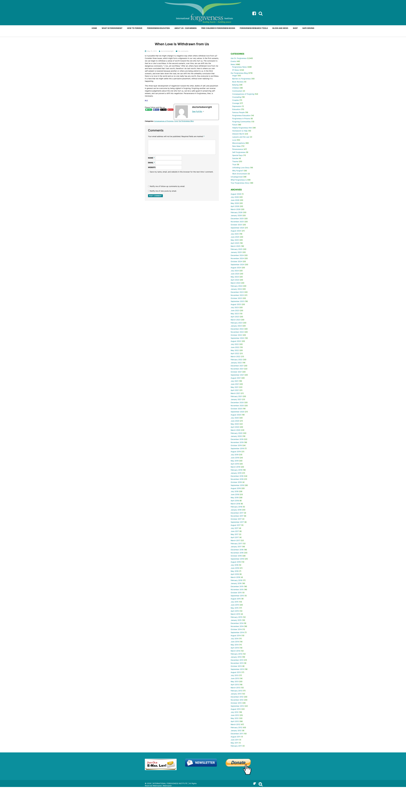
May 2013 (235, 681)
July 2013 (234, 675)
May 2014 (235, 645)
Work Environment (239, 174)
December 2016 (237, 550)
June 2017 (235, 531)
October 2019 (236, 445)
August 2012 (236, 709)
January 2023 (236, 326)
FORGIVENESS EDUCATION (158, 28)
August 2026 (236, 194)
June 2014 (235, 642)
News (233, 64)
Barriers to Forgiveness (241, 79)
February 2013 (236, 691)
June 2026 (235, 200)
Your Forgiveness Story (240, 183)
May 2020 (235, 424)
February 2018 (236, 507)
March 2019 (235, 467)
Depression (236, 106)
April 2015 (235, 611)
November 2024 (237, 258)
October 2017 (236, 519)
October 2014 (236, 629)
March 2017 (235, 540)
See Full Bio (197, 111)
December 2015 (237, 586)
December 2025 (237, 218)
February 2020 (236, 433)
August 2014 (236, 635)
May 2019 (235, 461)
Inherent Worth (238, 134)
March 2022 (235, 356)
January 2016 (236, 583)
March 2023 (235, 320)
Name (151, 158)
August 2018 (236, 488)
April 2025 (235, 243)
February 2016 (236, 580)
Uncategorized (237, 177)
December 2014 (237, 623)
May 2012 (235, 718)
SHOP (295, 28)
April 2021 (235, 390)
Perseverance (237, 149)
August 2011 (235, 737)
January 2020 (236, 436)
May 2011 (234, 743)
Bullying (235, 85)
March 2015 (235, 614)
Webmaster (167, 786)
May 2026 (235, 203)
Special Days (237, 155)
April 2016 (235, 574)
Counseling (236, 97)
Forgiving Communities (241, 122)
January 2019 (236, 473)
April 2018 (235, 501)
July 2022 (235, 344)
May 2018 (235, 497)
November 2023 (237, 295)
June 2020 (235, 421)
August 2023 (236, 304)
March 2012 (235, 724)
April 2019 (235, 464)
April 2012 (235, 721)
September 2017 (237, 522)
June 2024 (235, 274)
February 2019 (236, 470)
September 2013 (237, 669)
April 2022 (235, 353)
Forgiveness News (239, 67)
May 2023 (235, 314)
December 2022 (237, 329)
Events (233, 61)
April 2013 (235, 684)
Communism (237, 91)
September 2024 (237, 264)
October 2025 (236, 225)
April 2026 (235, 206)
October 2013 (236, 666)
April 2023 (235, 317)
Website (152, 167)
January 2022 (236, 363)
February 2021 (236, 396)
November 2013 (237, 663)
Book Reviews (237, 82)
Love (176, 121)
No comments (183, 51)
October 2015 (236, 593)
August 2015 (236, 599)
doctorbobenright (167, 51)
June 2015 (235, 605)
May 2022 (235, 350)
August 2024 (236, 268)
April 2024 (235, 280)
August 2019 (236, 451)
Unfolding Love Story (240, 168)
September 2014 (237, 632)
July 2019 (234, 455)
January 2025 (236, 252)
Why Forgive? (237, 171)
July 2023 (235, 307)
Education (236, 109)
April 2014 (235, 648)
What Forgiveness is (239, 180)
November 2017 (237, 516)
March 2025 (235, 246)
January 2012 (236, 730)
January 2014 (236, 657)
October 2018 (236, 482)
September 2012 (237, 706)
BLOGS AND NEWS (280, 28)
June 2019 (235, 458)
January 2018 (236, 510)
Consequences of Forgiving (163, 121)
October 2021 (236, 372)
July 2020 (235, 418)
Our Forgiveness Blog (186, 121)
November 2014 (237, 626)
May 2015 (235, 608)
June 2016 (235, 568)
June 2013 (235, 678)
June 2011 (235, 740)
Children (235, 88)
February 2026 (236, 212)
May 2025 (235, 240)
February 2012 (236, 727)
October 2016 (236, 556)
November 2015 (237, 589)
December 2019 (237, 439)
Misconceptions (238, 143)
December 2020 (237, 402)
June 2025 (235, 237)
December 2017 (237, 513)
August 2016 (236, 562)
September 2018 (237, 485)
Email (151, 163)
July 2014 (234, 639)
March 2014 (235, 651)
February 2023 (236, 323)
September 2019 (237, 448)
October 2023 (236, 298)
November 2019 (237, 442)
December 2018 (237, 476)
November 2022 (237, 332)
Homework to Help (240, 131)
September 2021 (237, 375)
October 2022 (236, 335)
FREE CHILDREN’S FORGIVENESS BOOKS (218, 28)
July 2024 (235, 271)
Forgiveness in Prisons (241, 118)
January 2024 (236, 289)
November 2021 (237, 369)
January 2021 (236, 399)
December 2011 (237, 734)
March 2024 (235, 283)
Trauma (235, 161)
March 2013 (235, 688)
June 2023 (235, 310)
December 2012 (237, 697)
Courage (235, 103)
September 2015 (237, 596)
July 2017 (234, 528)
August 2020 (236, 415)
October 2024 (236, 261)
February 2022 (236, 360)
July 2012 (234, 712)
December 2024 (237, 255)
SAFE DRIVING (308, 28)
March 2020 (235, 430)
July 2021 (234, 381)
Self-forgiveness (238, 152)
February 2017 (236, 543)
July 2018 (234, 491)
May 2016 (235, 571)
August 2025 (236, 231)
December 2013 (237, 660)
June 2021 (235, 384)
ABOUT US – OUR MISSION (185, 28)
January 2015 (236, 620)
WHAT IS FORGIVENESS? (112, 28)
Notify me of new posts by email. (163, 191)
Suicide (235, 158)
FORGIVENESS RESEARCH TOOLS (254, 28)
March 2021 (235, 393)
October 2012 (236, 703)
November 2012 (237, 700)
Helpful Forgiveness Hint (242, 128)
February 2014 (236, 654)
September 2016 (237, 559)
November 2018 (237, 479)
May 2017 (234, 534)
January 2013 (236, 694)
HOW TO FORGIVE (134, 28)
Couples (235, 100)
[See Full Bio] (203, 111)
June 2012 (235, 715)
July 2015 (234, 602)
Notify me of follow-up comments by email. (167, 186)
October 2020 (236, 409)
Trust (234, 164)
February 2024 (236, 286)
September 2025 (237, 228)
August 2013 (236, 672)
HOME (94, 28)
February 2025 (236, 249)
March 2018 (235, 504)
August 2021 (236, 378)
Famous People (238, 112)
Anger (234, 76)
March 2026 (235, 209)
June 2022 (235, 347)
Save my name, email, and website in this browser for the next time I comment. (181, 172)
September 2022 (237, 338)
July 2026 (235, 197)
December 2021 (237, 366)
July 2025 (235, 234)
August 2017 (236, 525)
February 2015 (236, 617)
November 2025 (237, 222)
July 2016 (234, 565)
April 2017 (235, 537)
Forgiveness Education (241, 115)
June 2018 (235, 494)
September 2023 (237, 301)
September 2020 (237, 412)
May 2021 (235, 387)
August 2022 (236, 341)
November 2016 (237, 553)
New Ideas (236, 146)
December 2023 (237, 292)
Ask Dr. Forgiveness (238, 58)
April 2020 (235, 427)
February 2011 (236, 746)
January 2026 (236, 215)
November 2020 (237, 405)
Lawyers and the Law (240, 137)
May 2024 (235, 277)
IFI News (235, 70)
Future (234, 125)
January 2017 (236, 547)
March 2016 (235, 577)
